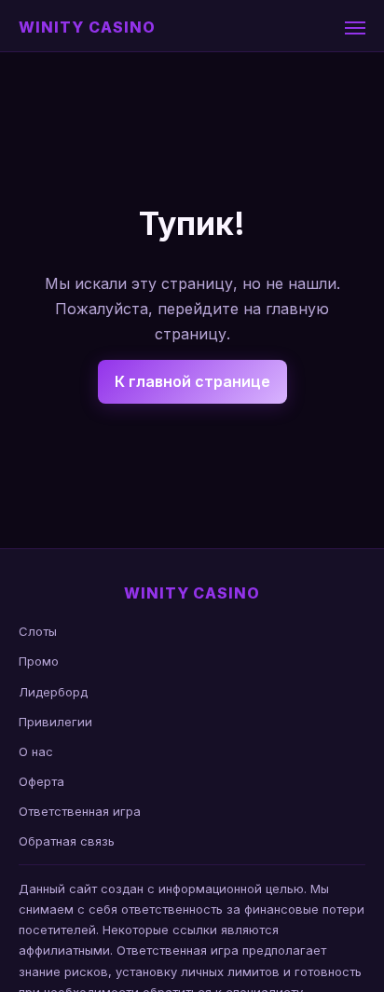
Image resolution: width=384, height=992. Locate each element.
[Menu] (355, 27)
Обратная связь (67, 841)
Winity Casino (87, 27)
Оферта (41, 781)
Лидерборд (53, 691)
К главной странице (192, 381)
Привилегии (55, 721)
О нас (36, 751)
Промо (39, 661)
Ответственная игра (80, 811)
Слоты (38, 631)
